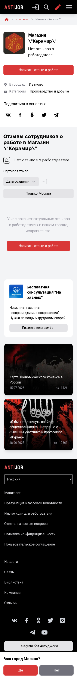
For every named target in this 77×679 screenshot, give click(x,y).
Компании (12, 593)
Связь (9, 572)
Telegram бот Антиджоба (38, 646)
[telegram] (56, 115)
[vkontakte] (8, 115)
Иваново (36, 84)
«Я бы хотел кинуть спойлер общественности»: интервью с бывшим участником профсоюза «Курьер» (35, 429)
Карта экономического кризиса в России (36, 379)
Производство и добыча (49, 91)
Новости (11, 562)
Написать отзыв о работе (39, 70)
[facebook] (20, 115)
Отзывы (11, 603)
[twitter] (44, 115)
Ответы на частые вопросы (26, 524)
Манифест (12, 493)
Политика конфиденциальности (29, 534)
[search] (46, 7)
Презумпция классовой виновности (33, 503)
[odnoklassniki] (32, 115)
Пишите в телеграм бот (38, 327)
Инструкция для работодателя (28, 513)
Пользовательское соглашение (29, 544)
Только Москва (38, 193)
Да (20, 670)
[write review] (58, 7)
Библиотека (13, 582)
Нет (56, 670)
